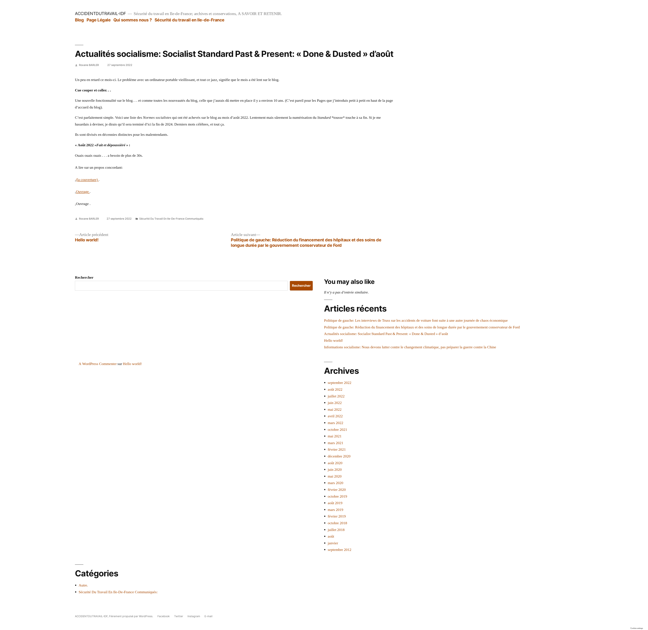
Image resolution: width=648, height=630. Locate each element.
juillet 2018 (336, 529)
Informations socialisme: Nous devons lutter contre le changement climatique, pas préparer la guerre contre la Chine (410, 347)
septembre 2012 (339, 549)
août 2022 (335, 389)
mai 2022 (335, 409)
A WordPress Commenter (98, 363)
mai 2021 (335, 436)
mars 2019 (335, 509)
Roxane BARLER (89, 65)
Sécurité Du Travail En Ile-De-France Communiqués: (171, 218)
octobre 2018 (337, 523)
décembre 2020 (339, 456)
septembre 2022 (339, 382)
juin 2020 (335, 469)
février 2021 (337, 449)
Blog (79, 19)
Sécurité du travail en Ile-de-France (189, 19)
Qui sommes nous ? (132, 19)
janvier (333, 543)
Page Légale (99, 19)
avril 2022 (335, 416)
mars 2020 (335, 483)
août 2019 (335, 503)
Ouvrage (83, 191)
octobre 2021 (337, 429)
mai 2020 (335, 476)
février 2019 (337, 516)
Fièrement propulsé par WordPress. (131, 616)
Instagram (193, 616)
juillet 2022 (336, 396)
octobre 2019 (337, 496)
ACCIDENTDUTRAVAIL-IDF (100, 13)
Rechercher (84, 277)
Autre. (83, 585)
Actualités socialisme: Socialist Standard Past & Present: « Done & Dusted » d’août (386, 333)
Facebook (163, 616)
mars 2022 (335, 423)
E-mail (208, 616)
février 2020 (337, 489)
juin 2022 (335, 402)
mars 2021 (335, 443)
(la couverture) (87, 179)
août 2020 (335, 463)
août (331, 536)
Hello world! (333, 340)
